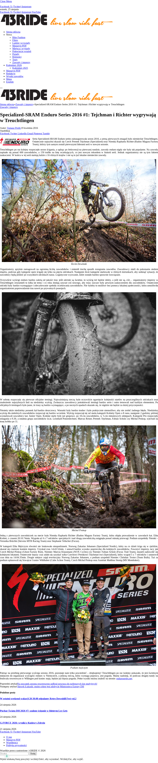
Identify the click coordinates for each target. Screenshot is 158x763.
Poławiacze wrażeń (21, 51)
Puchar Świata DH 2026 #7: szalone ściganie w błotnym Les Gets (33, 710)
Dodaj (32, 754)
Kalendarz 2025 (20, 68)
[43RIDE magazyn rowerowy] (57, 26)
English (10, 82)
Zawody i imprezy (21, 62)
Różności (16, 57)
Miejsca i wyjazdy (21, 48)
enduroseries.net (124, 678)
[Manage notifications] (6, 756)
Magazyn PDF (19, 45)
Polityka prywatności (16, 745)
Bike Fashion (18, 37)
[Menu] (1, 87)
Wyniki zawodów (14, 76)
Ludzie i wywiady (21, 43)
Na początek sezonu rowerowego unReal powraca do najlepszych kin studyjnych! (57, 683)
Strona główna (13, 32)
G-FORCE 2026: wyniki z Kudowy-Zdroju (22, 722)
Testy (15, 59)
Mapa (9, 79)
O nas (9, 737)
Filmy (15, 40)
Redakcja (10, 73)
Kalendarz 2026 (14, 65)
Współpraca (12, 742)
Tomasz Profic (14, 128)
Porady (15, 54)
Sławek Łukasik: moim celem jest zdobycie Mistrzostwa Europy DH (50, 686)
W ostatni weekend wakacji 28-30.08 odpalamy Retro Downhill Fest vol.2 (38, 698)
